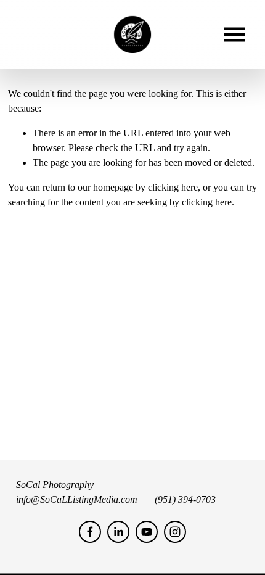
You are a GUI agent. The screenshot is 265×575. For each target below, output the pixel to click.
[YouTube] (147, 532)
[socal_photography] (175, 532)
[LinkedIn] (118, 532)
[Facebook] (90, 532)
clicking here (173, 187)
